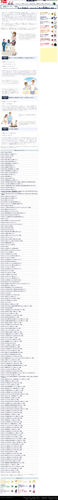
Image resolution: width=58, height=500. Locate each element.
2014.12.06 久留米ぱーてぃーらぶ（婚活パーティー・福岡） (10, 359)
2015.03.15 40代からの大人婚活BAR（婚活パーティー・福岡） (11, 328)
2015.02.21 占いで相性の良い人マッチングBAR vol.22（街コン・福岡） (12, 335)
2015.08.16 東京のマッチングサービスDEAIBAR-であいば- (10, 281)
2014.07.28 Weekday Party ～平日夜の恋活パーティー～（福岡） (11, 395)
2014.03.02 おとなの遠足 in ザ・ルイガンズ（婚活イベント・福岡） (11, 436)
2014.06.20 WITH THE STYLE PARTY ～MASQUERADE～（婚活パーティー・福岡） (14, 408)
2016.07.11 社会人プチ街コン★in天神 (7, 227)
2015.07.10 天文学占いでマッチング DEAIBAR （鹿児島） (10, 298)
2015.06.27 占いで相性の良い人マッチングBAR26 (9, 300)
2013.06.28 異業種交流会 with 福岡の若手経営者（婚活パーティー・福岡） (13, 462)
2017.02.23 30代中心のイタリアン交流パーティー (9, 196)
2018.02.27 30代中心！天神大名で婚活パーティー (9, 161)
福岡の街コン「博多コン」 (27, 497)
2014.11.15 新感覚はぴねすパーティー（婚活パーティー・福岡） (11, 367)
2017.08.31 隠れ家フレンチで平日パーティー (8, 174)
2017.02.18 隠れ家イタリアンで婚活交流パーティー (9, 198)
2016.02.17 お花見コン (5, 246)
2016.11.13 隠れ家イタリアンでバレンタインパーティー (10, 211)
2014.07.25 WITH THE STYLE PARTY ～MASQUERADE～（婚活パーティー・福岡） (14, 401)
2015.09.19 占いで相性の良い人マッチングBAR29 (9, 274)
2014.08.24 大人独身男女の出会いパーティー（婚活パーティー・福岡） (12, 390)
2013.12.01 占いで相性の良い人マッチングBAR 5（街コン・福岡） (11, 447)
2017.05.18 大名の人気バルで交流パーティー (8, 187)
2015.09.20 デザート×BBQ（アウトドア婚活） (8, 272)
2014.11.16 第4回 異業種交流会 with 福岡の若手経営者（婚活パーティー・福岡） (14, 365)
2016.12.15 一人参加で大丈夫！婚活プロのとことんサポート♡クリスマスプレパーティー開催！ (16, 207)
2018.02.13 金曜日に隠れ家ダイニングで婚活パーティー (10, 163)
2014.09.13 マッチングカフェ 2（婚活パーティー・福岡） (10, 384)
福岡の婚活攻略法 (44, 497)
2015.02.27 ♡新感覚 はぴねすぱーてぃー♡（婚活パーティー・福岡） (12, 333)
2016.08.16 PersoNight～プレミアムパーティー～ (9, 222)
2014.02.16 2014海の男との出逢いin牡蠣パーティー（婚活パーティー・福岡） (13, 440)
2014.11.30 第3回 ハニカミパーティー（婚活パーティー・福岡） (11, 361)
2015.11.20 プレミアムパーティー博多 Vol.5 (8, 257)
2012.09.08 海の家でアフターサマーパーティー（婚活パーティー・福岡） (12, 466)
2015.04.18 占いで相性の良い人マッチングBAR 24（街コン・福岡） (11, 315)
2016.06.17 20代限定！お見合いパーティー (8, 233)
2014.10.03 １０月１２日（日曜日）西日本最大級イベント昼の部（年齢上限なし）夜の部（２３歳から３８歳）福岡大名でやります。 (19, 377)
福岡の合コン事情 (40, 3)
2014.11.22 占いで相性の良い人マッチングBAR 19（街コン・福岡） (11, 363)
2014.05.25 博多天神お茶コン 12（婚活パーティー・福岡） (10, 414)
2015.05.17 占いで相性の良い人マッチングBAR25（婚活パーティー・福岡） (13, 309)
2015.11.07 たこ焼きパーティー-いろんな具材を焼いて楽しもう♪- (11, 263)
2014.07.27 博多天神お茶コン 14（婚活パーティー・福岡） (10, 397)
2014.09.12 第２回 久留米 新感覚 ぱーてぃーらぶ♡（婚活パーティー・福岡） (13, 386)
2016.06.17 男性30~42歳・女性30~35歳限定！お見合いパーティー (11, 231)
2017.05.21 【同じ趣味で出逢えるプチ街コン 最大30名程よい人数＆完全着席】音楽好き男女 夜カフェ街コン (18, 185)
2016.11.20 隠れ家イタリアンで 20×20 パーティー (9, 209)
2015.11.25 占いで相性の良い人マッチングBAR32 (9, 253)
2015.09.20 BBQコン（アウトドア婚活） (7, 270)
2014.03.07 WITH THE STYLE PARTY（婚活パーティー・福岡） (11, 434)
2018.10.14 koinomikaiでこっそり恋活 (7, 155)
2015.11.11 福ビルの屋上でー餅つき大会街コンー (9, 261)
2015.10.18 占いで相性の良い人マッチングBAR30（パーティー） (11, 268)
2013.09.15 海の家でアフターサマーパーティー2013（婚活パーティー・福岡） (13, 455)
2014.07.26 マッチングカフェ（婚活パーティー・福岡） (10, 399)
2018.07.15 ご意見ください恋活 (6, 157)
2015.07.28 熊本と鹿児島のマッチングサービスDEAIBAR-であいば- (11, 287)
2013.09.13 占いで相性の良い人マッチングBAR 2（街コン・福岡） (11, 457)
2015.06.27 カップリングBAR (6, 302)
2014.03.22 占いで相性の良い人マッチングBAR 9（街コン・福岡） (11, 431)
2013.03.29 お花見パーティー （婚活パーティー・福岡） (10, 464)
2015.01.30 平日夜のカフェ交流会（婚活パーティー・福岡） (10, 346)
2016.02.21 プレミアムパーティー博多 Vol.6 (8, 244)
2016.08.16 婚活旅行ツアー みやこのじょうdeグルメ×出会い (11, 220)
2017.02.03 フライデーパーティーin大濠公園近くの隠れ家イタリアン (12, 203)
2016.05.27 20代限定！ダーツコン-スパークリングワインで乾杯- (11, 235)
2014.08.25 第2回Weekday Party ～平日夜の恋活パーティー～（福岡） (12, 388)
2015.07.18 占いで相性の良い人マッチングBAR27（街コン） (10, 294)
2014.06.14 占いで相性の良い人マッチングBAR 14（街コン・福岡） (11, 410)
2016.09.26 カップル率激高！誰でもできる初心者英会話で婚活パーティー (12, 216)
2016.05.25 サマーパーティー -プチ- (7, 237)
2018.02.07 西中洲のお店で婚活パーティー (8, 165)
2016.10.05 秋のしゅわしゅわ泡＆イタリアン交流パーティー (10, 214)
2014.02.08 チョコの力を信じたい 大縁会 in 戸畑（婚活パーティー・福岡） (13, 442)
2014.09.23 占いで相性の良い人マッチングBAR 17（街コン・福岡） (11, 382)
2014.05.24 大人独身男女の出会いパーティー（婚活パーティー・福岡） (12, 416)
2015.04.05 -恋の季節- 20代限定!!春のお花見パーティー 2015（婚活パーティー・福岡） (14, 320)
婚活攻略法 (32, 3)
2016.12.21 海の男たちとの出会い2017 (7, 205)
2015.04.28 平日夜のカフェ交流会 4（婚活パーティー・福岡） (11, 311)
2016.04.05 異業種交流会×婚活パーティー (7, 242)
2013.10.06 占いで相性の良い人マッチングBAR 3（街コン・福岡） (11, 453)
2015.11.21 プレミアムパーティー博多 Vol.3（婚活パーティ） (10, 255)
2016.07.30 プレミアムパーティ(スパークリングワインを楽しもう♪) (11, 224)
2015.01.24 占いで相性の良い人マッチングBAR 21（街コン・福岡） (11, 348)
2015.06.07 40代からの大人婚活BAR (7, 307)
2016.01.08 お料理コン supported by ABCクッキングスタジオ (10, 250)
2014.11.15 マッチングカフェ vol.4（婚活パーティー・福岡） (10, 369)
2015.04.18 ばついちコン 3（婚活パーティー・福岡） (9, 313)
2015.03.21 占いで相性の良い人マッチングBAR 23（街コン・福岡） (11, 324)
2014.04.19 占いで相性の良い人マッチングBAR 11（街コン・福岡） (11, 421)
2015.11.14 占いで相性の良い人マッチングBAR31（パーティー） (11, 259)
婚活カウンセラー (45, 498)
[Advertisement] (48, 55)
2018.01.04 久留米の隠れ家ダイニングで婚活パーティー (10, 170)
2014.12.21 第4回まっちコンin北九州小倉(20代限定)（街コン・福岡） (12, 352)
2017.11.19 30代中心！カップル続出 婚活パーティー (9, 172)
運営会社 (27, 498)
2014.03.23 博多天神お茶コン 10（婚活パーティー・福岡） (10, 429)
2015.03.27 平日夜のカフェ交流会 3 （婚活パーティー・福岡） (11, 322)
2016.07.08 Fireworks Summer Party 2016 (7, 229)
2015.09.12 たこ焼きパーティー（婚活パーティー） (9, 276)
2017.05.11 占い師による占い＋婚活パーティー (8, 189)
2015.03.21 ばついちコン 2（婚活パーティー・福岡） (9, 326)
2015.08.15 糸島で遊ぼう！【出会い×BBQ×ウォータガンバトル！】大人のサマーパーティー (15, 283)
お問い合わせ (47, 3)
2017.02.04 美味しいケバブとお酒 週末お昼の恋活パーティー (11, 201)
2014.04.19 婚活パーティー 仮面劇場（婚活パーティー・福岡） (11, 423)
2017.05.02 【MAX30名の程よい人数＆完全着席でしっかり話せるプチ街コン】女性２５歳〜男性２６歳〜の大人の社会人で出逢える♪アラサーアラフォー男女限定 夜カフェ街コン (19, 191)
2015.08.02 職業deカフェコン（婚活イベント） (8, 285)
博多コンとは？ (25, 3)
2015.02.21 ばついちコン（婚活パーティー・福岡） (9, 337)
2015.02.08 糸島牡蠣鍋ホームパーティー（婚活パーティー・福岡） (11, 341)
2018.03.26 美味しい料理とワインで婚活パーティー (9, 159)
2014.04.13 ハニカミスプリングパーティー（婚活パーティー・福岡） (12, 425)
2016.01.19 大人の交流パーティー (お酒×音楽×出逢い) (9, 248)
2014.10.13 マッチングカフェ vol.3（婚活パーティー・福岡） (10, 374)
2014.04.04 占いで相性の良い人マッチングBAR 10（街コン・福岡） (11, 427)
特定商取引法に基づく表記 (53, 498)
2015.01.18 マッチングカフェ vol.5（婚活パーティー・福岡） (10, 350)
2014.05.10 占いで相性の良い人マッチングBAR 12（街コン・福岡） (11, 418)
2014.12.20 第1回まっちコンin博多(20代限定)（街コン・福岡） (11, 354)
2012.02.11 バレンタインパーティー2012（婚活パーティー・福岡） (11, 468)
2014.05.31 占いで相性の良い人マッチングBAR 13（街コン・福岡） (11, 412)
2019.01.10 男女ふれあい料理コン (6, 152)
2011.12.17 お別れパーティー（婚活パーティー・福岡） (10, 470)
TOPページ (18, 3)
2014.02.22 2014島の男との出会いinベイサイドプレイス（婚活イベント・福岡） (13, 438)
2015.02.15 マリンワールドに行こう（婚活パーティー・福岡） (11, 339)
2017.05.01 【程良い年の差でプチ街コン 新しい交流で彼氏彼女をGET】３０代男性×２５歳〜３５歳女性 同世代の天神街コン (19, 194)
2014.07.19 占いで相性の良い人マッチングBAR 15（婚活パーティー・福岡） (13, 403)
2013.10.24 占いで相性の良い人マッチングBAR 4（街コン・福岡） (11, 449)
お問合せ (56, 497)
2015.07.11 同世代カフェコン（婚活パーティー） (9, 296)
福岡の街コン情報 (32, 498)
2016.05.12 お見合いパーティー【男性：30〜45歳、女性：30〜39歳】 (12, 240)
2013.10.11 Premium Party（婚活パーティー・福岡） (9, 451)
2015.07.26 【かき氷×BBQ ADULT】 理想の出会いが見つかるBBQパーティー (13, 289)
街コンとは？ (39, 498)
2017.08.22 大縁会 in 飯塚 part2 (6, 176)
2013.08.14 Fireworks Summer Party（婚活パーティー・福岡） (11, 460)
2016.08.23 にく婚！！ (5, 218)
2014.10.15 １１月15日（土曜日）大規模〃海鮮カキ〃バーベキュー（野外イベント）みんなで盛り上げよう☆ (18, 372)
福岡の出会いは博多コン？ (37, 497)
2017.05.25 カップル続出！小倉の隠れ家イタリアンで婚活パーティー (12, 183)
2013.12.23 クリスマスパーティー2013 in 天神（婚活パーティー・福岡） (12, 444)
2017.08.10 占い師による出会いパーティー (8, 178)
